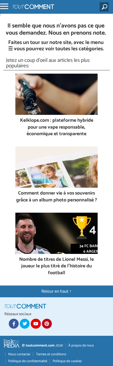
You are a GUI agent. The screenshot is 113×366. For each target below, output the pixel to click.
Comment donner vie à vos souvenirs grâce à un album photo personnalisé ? (56, 197)
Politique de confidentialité (27, 361)
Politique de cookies (67, 361)
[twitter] (25, 324)
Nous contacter (19, 354)
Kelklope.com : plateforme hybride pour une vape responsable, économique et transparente (56, 127)
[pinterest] (47, 324)
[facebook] (14, 324)
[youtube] (36, 324)
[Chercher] (105, 7)
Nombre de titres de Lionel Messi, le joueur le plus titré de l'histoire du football (56, 266)
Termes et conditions (51, 354)
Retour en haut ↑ (56, 291)
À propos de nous (81, 345)
